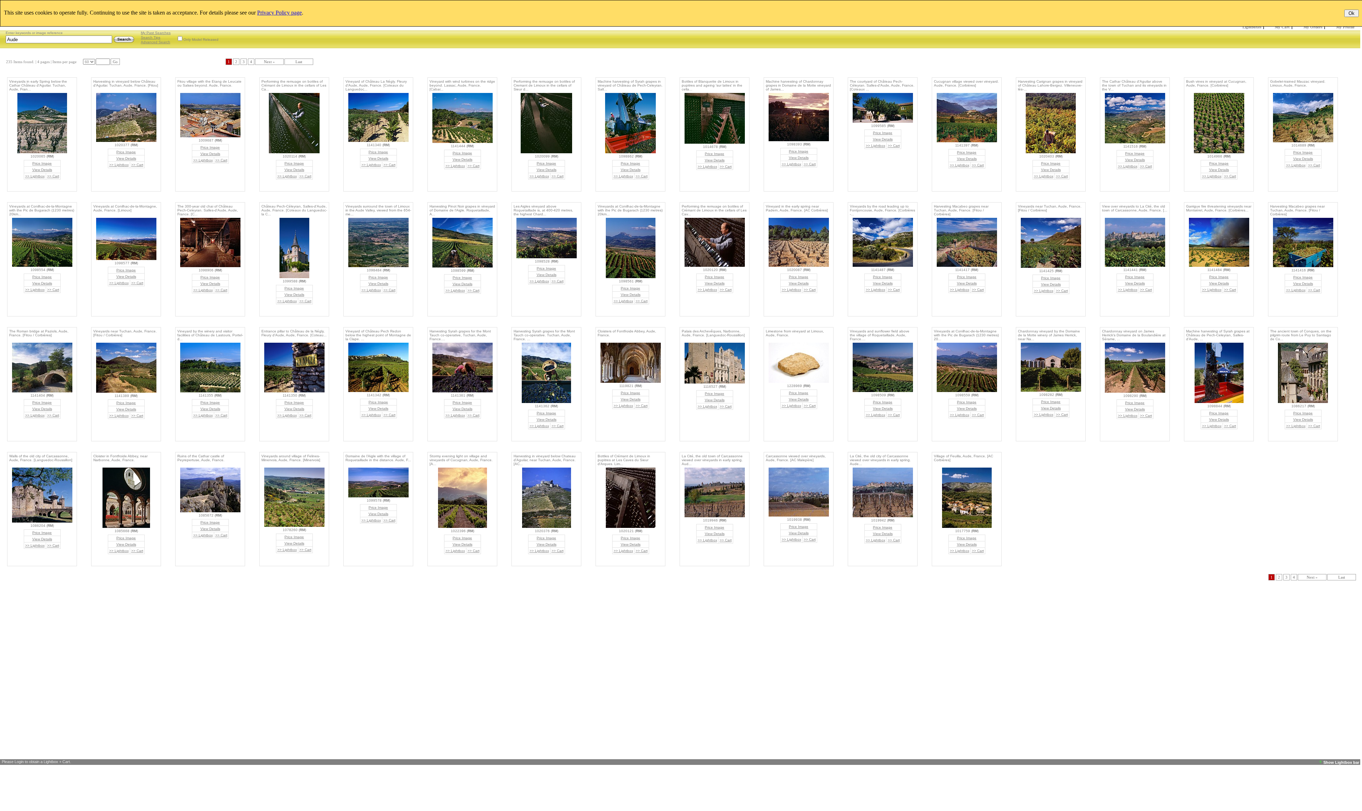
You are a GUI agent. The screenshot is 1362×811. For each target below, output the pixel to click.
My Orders (1312, 27)
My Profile (1345, 27)
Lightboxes (1251, 27)
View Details (42, 170)
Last (298, 62)
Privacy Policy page (279, 13)
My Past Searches (156, 33)
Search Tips (150, 37)
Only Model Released (200, 40)
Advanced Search (155, 42)
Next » (269, 62)
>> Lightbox (35, 176)
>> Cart (53, 176)
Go (115, 62)
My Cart (1282, 27)
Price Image (42, 163)
